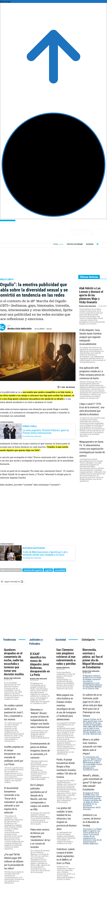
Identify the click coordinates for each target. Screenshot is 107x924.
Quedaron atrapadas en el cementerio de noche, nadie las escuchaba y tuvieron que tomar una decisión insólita (14, 662)
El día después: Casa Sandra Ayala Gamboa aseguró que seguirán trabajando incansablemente (90, 337)
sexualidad (60, 570)
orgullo (48, 570)
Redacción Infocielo (19, 328)
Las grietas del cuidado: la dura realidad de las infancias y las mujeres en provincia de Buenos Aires (66, 818)
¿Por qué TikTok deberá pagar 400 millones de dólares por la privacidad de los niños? (14, 861)
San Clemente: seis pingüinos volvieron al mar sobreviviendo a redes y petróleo (66, 656)
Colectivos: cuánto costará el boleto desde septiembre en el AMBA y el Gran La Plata (66, 856)
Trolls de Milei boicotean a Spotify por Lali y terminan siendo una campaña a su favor (45, 553)
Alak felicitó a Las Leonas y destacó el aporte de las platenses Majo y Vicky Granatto (91, 295)
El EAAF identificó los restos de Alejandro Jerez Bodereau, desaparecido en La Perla (40, 664)
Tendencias (9, 639)
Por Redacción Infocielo (32, 436)
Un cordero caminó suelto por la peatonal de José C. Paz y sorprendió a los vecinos (14, 712)
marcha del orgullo (32, 570)
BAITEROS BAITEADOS (34, 548)
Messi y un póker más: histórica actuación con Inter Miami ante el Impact (92, 746)
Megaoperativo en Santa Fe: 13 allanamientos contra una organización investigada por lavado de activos (92, 448)
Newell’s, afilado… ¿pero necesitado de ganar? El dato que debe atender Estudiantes (92, 782)
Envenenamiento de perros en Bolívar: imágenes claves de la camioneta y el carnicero (40, 750)
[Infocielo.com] (55, 244)
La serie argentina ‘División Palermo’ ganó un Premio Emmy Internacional (46, 432)
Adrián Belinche (63, 668)
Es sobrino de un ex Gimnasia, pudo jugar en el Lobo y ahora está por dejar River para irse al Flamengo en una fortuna (92, 705)
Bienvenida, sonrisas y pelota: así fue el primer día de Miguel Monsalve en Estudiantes (92, 658)
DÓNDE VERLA (30, 426)
